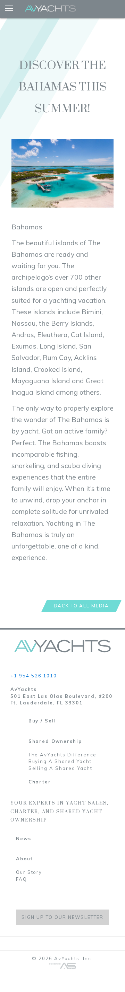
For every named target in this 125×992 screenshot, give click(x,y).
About (24, 858)
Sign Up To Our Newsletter (62, 917)
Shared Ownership (55, 741)
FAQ (21, 879)
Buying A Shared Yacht (60, 761)
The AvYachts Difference (62, 754)
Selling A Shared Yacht (60, 768)
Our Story (29, 872)
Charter (39, 781)
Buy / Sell (42, 720)
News (23, 838)
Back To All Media (81, 605)
